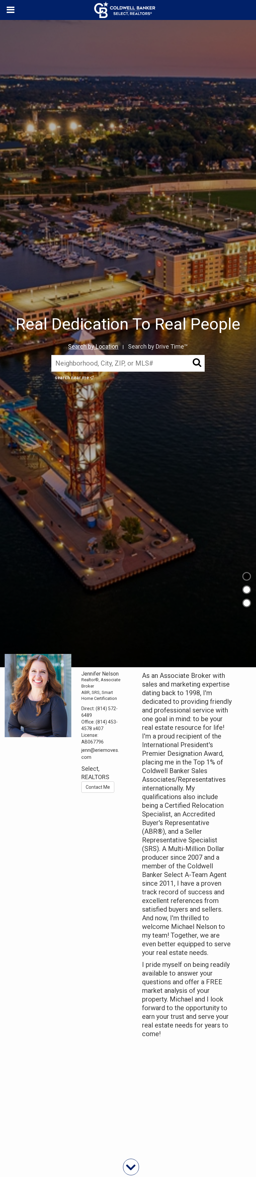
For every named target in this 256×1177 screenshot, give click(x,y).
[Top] (246, 576)
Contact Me (98, 787)
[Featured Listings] (246, 589)
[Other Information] (246, 603)
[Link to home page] (128, 10)
